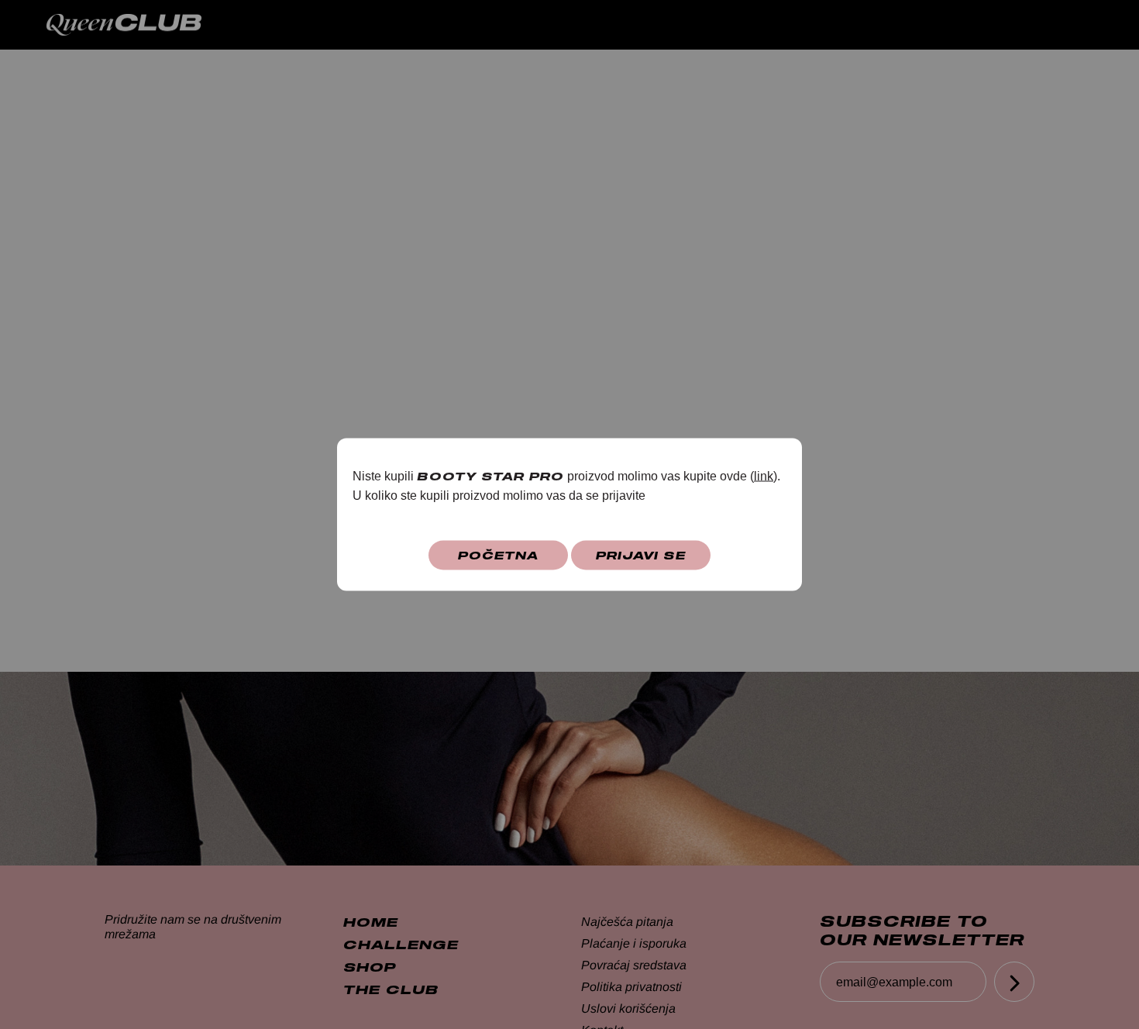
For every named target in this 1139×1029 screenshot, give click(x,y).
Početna (498, 555)
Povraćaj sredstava (633, 965)
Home (658, 24)
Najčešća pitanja (627, 921)
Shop (869, 24)
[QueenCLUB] (139, 25)
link (763, 476)
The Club (966, 24)
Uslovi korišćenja (628, 1008)
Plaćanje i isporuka (633, 943)
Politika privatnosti (631, 986)
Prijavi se (641, 555)
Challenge (764, 24)
